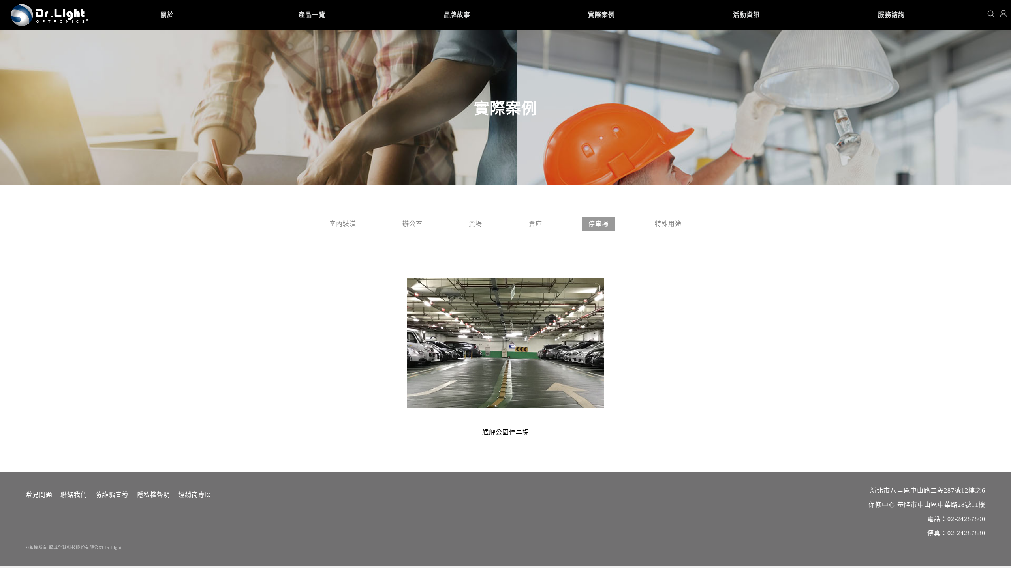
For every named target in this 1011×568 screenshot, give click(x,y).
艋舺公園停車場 (505, 432)
